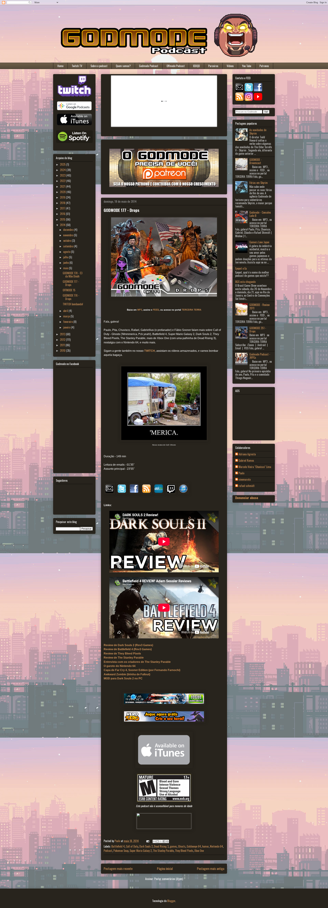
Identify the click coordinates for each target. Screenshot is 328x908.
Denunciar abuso (246, 497)
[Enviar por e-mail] (154, 841)
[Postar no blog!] (157, 841)
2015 (63, 219)
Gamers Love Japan (259, 242)
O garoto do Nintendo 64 (119, 666)
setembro (68, 246)
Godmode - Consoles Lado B (260, 214)
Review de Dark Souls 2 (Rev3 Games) (128, 645)
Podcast (108, 851)
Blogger (171, 901)
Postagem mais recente (118, 868)
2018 (63, 203)
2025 (63, 164)
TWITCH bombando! (73, 304)
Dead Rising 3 (161, 846)
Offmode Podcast (176, 66)
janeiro (67, 327)
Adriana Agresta (247, 454)
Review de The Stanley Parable (124, 657)
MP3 (139, 310)
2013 (63, 334)
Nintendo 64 (216, 846)
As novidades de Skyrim (257, 131)
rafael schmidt (247, 486)
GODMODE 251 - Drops (257, 329)
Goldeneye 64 (194, 846)
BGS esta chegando (245, 282)
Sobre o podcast (99, 66)
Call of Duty (132, 846)
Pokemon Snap (120, 851)
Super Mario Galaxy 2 (141, 851)
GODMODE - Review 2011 (259, 306)
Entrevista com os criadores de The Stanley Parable (137, 661)
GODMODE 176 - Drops (71, 297)
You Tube (246, 66)
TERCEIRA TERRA (191, 310)
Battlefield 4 (118, 846)
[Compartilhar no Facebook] (164, 841)
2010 (63, 350)
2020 (63, 192)
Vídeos (230, 66)
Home (60, 66)
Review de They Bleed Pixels (122, 653)
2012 (63, 340)
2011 (63, 345)
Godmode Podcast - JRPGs (259, 356)
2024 (63, 170)
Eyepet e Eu (241, 268)
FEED (156, 310)
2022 (63, 181)
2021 (63, 186)
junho (66, 263)
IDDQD (196, 66)
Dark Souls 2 (146, 846)
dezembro (68, 230)
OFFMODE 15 (69, 290)
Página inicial (165, 868)
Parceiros (213, 66)
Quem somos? (123, 66)
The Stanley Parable (163, 851)
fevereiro (68, 322)
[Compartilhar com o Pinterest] (167, 841)
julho (66, 257)
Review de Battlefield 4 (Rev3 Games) (128, 649)
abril (66, 311)
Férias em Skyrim (258, 183)
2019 (63, 197)
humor (205, 846)
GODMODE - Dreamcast (255, 161)
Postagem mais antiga (210, 868)
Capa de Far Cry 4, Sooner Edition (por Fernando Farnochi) (142, 670)
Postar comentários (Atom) (168, 879)
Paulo (241, 473)
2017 (63, 208)
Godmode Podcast (148, 66)
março (67, 316)
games (173, 846)
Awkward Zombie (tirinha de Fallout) (127, 674)
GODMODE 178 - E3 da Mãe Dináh (72, 274)
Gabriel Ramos (246, 460)
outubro (67, 241)
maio (66, 268)
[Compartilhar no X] (160, 841)
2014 (63, 225)
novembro (68, 235)
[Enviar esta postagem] (147, 841)
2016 (63, 214)
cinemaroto (245, 479)
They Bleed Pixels (184, 851)
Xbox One (199, 851)
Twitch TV (77, 66)
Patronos (264, 66)
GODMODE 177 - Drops (71, 283)
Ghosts (182, 846)
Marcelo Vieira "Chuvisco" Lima (255, 467)
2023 (63, 175)
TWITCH (149, 350)
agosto (67, 252)
